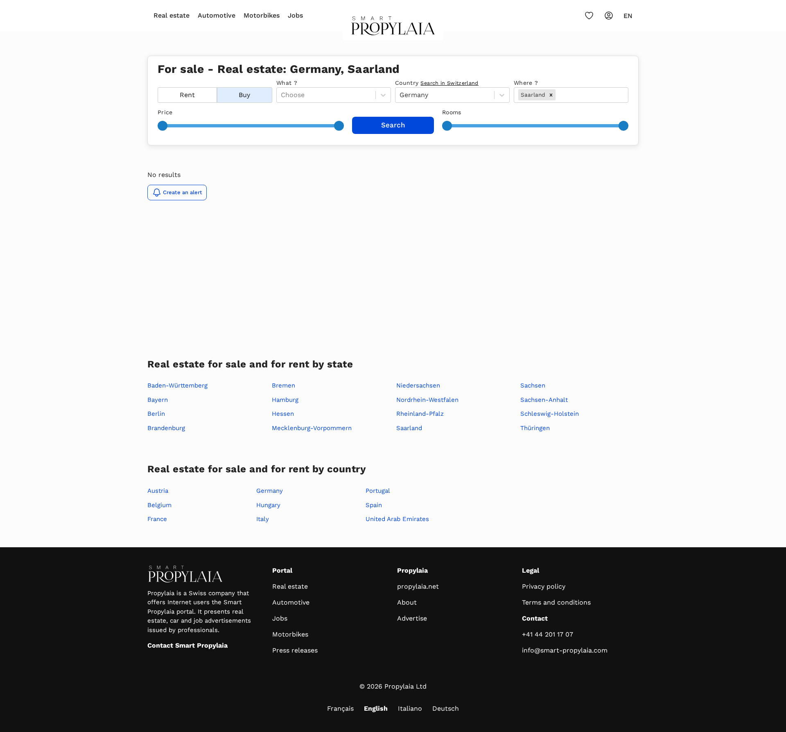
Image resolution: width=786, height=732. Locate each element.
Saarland (409, 428)
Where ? (526, 82)
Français (340, 708)
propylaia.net (418, 586)
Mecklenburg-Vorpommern (312, 428)
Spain (374, 505)
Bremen (283, 385)
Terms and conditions (556, 602)
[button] (551, 94)
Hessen (283, 413)
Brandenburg (166, 428)
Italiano (410, 708)
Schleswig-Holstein (549, 413)
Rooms (451, 112)
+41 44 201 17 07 (547, 634)
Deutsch (445, 708)
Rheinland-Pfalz (420, 413)
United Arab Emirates (397, 519)
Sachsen (532, 385)
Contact (535, 618)
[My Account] (609, 15)
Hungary (268, 505)
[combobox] (558, 95)
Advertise (412, 618)
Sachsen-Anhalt (544, 399)
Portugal (378, 490)
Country (437, 82)
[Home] (393, 28)
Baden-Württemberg (177, 385)
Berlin (156, 413)
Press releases (295, 650)
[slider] (162, 126)
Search (393, 125)
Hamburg (285, 399)
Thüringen (535, 428)
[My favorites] (589, 15)
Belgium (159, 505)
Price (165, 112)
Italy (262, 519)
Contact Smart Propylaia (187, 645)
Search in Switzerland (449, 83)
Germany (269, 490)
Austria (157, 490)
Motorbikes (262, 15)
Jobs (295, 15)
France (157, 519)
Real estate (172, 15)
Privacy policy (543, 586)
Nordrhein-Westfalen (427, 399)
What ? (286, 82)
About (407, 602)
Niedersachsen (418, 385)
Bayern (157, 399)
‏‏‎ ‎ (159, 82)
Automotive (216, 15)
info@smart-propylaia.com (565, 650)
